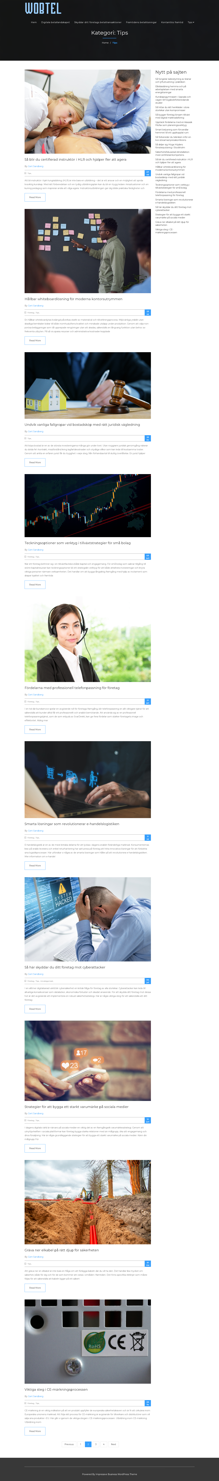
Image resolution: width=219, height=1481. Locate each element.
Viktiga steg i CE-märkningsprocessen (56, 1390)
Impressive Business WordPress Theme (116, 1474)
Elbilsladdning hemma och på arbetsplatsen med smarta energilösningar (170, 89)
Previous (69, 1444)
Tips (190, 22)
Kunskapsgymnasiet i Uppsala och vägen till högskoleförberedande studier (173, 100)
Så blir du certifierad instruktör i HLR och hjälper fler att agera (75, 160)
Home (105, 42)
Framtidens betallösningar (141, 22)
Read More (35, 197)
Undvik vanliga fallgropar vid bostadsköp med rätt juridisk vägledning (82, 425)
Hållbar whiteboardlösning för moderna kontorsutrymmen (73, 299)
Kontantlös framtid (172, 22)
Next (113, 1444)
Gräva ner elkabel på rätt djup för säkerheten (62, 1250)
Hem (34, 22)
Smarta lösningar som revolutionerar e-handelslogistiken (72, 824)
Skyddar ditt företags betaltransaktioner (98, 22)
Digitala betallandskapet (55, 22)
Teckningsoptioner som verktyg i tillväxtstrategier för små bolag (78, 543)
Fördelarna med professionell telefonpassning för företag (72, 688)
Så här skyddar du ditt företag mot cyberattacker (65, 967)
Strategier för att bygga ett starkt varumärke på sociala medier (77, 1107)
